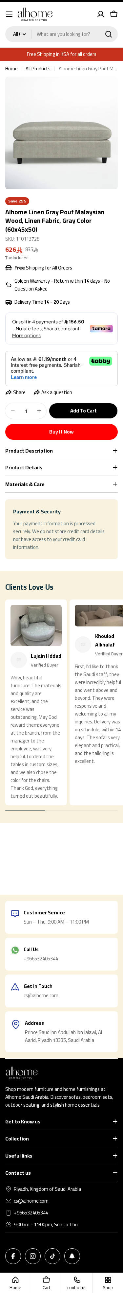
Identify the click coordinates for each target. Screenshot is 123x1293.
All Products (38, 69)
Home (11, 69)
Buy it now (61, 431)
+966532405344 (31, 1213)
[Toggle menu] (9, 14)
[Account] (101, 14)
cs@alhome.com (31, 1201)
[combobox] (61, 34)
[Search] (109, 34)
